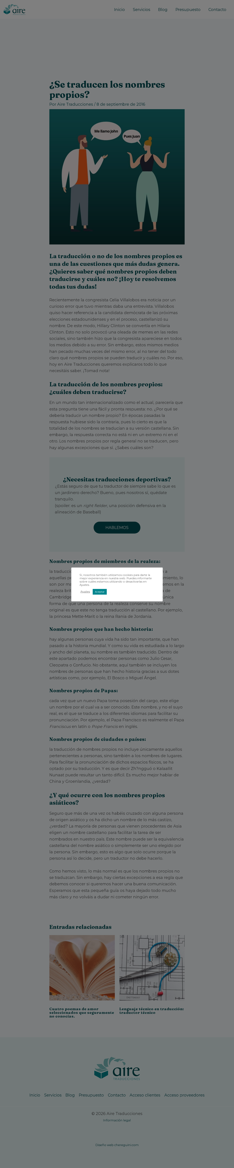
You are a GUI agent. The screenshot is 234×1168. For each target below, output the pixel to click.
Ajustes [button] (85, 591)
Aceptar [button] (100, 591)
